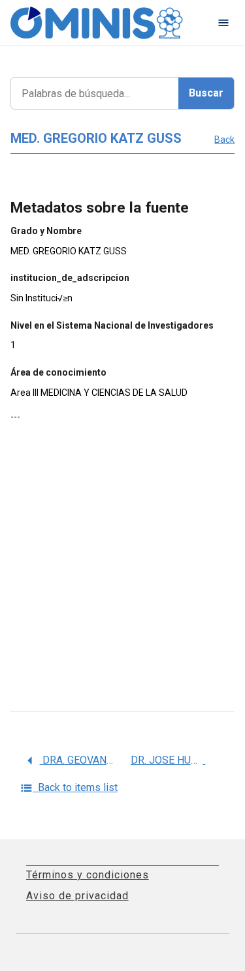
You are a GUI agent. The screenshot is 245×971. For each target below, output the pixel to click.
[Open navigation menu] (223, 22)
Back (224, 139)
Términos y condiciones (87, 875)
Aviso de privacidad (77, 895)
